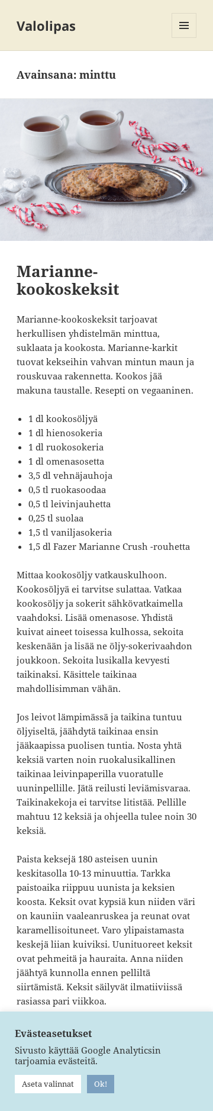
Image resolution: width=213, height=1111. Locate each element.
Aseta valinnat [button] (48, 1083)
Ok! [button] (100, 1083)
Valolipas (46, 25)
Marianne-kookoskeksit (68, 280)
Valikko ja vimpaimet (184, 37)
